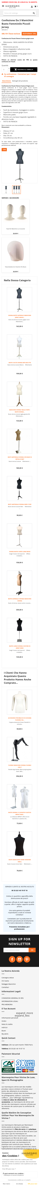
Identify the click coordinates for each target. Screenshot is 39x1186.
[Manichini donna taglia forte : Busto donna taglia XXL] (19, 394)
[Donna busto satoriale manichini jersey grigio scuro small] (19, 299)
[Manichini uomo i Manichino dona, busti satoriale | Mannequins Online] (12, 6)
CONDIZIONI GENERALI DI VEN (13, 998)
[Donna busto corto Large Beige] (19, 535)
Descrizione (6, 81)
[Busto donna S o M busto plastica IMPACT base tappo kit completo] (19, 796)
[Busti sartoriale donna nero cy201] (19, 488)
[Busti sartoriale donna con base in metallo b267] (19, 441)
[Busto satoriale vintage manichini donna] (19, 583)
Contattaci (5, 987)
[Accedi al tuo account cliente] (32, 7)
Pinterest (27, 959)
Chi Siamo (5, 981)
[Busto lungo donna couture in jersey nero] (19, 630)
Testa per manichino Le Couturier (15, 229)
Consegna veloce (8, 978)
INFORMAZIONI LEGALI (10, 1001)
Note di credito (7, 1024)
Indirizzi (4, 1027)
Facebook (12, 959)
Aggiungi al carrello (25, 69)
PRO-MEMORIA (7, 1004)
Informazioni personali (10, 1018)
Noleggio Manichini (9, 984)
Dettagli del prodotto (20, 81)
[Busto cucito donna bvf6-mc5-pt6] (19, 346)
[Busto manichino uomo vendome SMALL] (19, 843)
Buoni (4, 1031)
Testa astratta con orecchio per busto (15, 267)
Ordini (4, 1021)
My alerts (5, 1034)
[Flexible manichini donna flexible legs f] (19, 749)
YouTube (19, 959)
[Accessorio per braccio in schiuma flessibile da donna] (19, 702)
